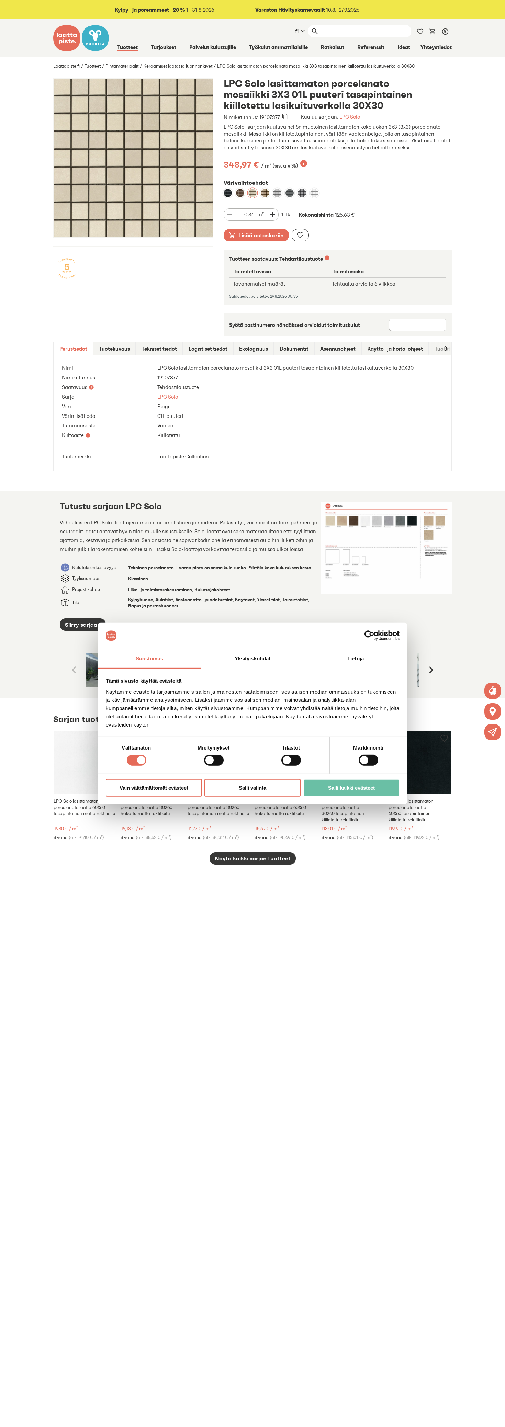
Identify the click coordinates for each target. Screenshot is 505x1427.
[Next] (430, 670)
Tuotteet (127, 47)
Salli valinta (252, 787)
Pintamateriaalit (121, 66)
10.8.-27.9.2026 (307, 10)
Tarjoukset (163, 47)
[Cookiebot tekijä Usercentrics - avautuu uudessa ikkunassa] (369, 635)
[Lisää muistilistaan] (300, 235)
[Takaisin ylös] (495, 1417)
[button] (492, 732)
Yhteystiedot (436, 47)
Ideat (403, 47)
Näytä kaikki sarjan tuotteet (253, 858)
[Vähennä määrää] (229, 214)
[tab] (73, 348)
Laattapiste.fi (66, 66)
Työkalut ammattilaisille (278, 47)
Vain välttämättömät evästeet (154, 787)
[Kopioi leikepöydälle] (285, 117)
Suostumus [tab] (150, 658)
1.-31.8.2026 (164, 10)
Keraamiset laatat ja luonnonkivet (177, 66)
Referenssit (370, 47)
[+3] (85, 762)
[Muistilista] (420, 31)
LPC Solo (349, 117)
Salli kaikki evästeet (351, 787)
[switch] (214, 760)
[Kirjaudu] (445, 31)
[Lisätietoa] (304, 163)
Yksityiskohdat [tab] (252, 658)
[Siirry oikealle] (445, 348)
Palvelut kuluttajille (212, 47)
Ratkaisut (332, 47)
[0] (432, 31)
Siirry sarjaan (83, 624)
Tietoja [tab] (355, 658)
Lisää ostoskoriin (261, 235)
